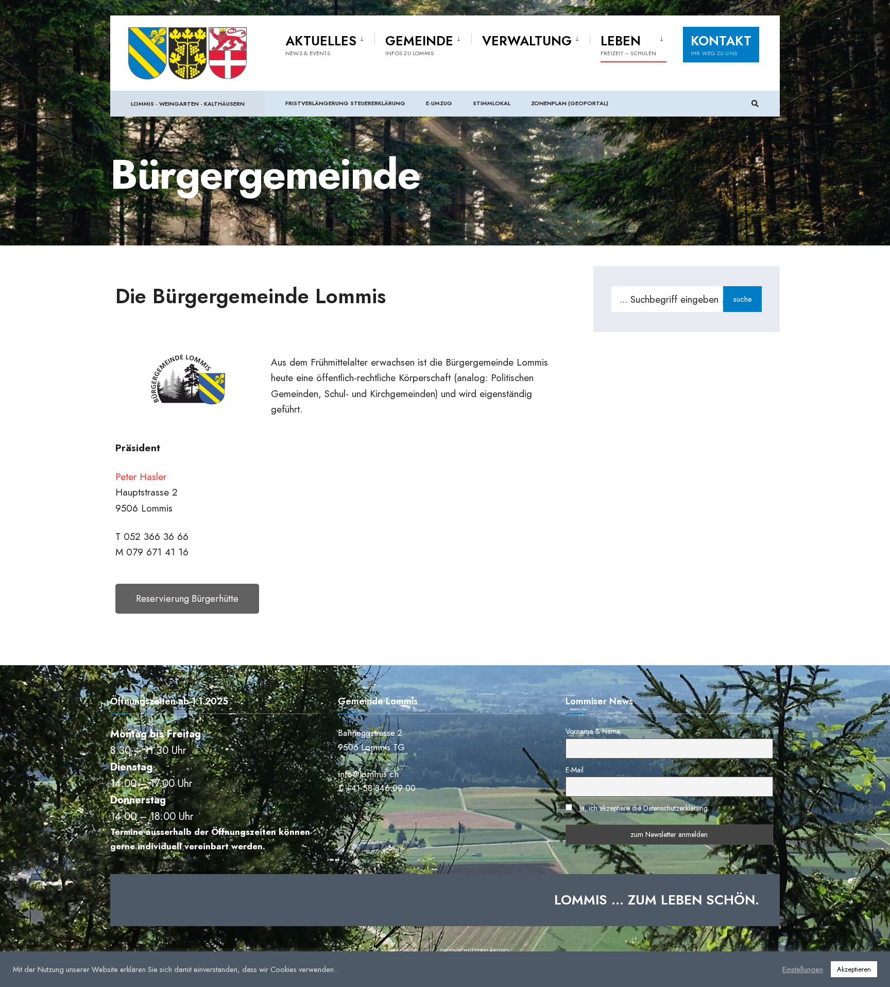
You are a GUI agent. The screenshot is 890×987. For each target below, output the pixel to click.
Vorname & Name (593, 731)
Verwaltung (527, 40)
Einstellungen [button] (802, 969)
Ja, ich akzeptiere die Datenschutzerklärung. (644, 808)
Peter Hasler (140, 477)
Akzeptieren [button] (854, 969)
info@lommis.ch (368, 774)
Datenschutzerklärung (474, 950)
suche (742, 299)
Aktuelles (320, 44)
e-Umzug (439, 103)
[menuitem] (329, 43)
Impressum (401, 950)
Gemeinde (419, 44)
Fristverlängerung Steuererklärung (345, 103)
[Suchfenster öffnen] (755, 104)
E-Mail (575, 770)
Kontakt (721, 44)
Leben (628, 44)
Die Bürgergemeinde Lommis (250, 296)
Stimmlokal (491, 103)
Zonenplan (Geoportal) (569, 103)
